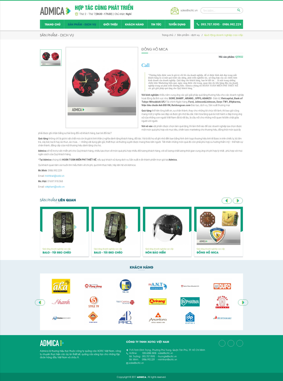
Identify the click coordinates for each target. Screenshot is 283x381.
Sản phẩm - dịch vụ (82, 24)
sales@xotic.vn (189, 10)
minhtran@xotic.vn (54, 175)
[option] (51, 57)
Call (146, 65)
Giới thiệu (110, 24)
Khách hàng (134, 24)
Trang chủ (52, 24)
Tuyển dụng (177, 24)
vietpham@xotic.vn (55, 186)
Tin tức (156, 24)
